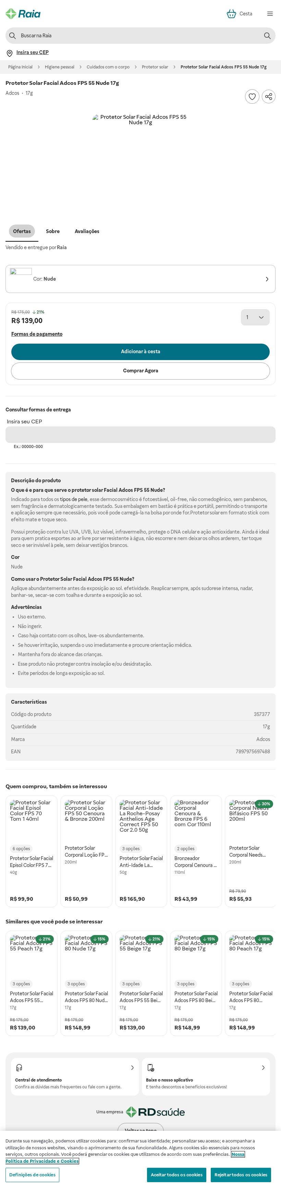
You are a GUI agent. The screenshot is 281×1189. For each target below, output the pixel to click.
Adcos (263, 739)
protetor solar (87, 490)
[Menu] (270, 13)
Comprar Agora (140, 370)
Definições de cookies (32, 1174)
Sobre (53, 231)
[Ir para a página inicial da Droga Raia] (22, 13)
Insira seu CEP (24, 421)
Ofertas (22, 231)
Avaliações (87, 231)
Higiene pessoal (59, 67)
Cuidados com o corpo (108, 67)
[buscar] (267, 35)
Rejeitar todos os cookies (241, 1174)
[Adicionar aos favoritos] (252, 96)
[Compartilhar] (269, 96)
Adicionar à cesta (140, 351)
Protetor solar (155, 67)
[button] (140, 162)
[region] (140, 1160)
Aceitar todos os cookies (177, 1174)
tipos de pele (73, 499)
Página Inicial (20, 67)
